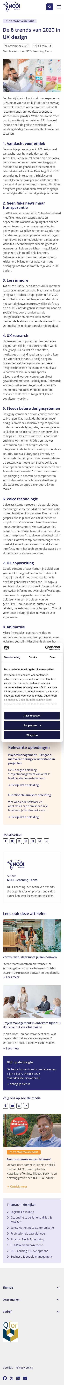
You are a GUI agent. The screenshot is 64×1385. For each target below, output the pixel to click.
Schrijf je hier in (20, 1084)
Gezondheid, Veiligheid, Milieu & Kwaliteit (31, 1220)
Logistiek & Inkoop (22, 1212)
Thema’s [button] (8, 1287)
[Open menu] (57, 6)
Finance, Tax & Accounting (27, 1239)
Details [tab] (33, 657)
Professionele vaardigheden (29, 1233)
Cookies (8, 1368)
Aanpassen (30, 725)
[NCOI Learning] (15, 7)
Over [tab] (52, 657)
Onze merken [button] (11, 1300)
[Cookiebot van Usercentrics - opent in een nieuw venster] (45, 648)
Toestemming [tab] (12, 657)
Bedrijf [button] (7, 1312)
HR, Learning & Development (29, 1251)
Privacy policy (24, 1368)
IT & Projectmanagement (27, 1245)
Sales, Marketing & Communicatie (32, 1228)
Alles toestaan (32, 715)
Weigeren (32, 735)
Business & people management (31, 1256)
